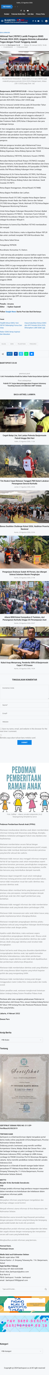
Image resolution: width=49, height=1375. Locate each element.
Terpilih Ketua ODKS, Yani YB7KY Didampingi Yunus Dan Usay (11, 325)
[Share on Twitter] (21, 354)
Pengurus (33, 344)
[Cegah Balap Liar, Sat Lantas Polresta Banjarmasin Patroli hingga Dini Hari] (24, 415)
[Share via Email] (31, 354)
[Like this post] (10, 354)
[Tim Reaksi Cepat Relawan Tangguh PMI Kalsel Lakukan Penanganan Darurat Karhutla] (24, 461)
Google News (11, 312)
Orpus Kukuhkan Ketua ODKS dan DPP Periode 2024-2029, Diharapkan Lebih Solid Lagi (35, 325)
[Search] (42, 21)
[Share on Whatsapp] (26, 354)
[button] (15, 7)
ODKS (12, 344)
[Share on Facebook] (16, 354)
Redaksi (6, 14)
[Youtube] (28, 11)
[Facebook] (33, 21)
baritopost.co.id (14, 45)
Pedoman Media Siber (18, 14)
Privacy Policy (40, 14)
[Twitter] (24, 11)
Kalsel (4, 344)
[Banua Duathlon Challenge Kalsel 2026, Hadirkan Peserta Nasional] (24, 506)
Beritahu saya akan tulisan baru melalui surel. (18, 738)
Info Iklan (31, 14)
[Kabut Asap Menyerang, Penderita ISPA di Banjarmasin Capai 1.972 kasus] (24, 643)
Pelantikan (22, 344)
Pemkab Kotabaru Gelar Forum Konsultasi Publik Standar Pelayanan (22, 7)
